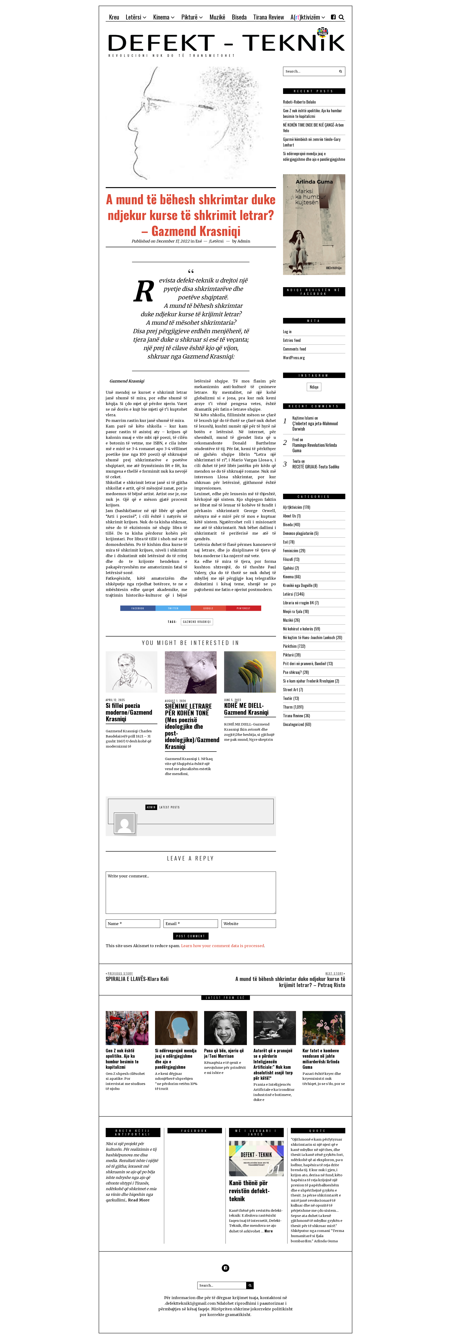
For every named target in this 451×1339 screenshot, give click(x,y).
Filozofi (288, 559)
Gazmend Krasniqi (197, 622)
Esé (198, 241)
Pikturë (288, 655)
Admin (243, 241)
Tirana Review (293, 715)
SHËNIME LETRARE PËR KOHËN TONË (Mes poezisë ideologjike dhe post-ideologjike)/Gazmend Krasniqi (192, 726)
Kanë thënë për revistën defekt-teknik (249, 1190)
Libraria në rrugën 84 (298, 603)
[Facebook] (333, 17)
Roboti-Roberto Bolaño (299, 102)
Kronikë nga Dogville (297, 585)
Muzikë (288, 620)
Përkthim (290, 646)
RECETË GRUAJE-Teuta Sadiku (315, 466)
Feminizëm (290, 550)
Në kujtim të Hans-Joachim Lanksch (309, 637)
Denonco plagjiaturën (298, 533)
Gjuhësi (288, 568)
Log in (287, 331)
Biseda (288, 524)
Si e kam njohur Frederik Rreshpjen (308, 681)
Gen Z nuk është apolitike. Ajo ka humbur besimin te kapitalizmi (312, 113)
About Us (289, 516)
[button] (340, 71)
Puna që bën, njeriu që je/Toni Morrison (224, 1053)
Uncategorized (293, 724)
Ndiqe (314, 387)
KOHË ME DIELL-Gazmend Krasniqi (246, 709)
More (268, 1230)
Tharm (288, 707)
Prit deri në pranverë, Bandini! (304, 663)
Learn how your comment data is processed (222, 945)
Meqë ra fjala (292, 611)
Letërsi (217, 241)
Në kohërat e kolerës (298, 629)
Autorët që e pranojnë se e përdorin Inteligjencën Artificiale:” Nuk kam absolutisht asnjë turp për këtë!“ (273, 1064)
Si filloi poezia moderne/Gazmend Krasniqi (129, 712)
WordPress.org (294, 357)
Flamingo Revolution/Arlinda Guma (314, 447)
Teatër (287, 698)
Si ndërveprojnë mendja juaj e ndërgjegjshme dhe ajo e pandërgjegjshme (314, 156)
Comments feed (294, 349)
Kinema (288, 576)
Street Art (290, 689)
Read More (139, 1200)
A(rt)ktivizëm (292, 507)
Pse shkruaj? (292, 672)
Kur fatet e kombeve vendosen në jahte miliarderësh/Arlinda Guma (321, 1058)
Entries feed (292, 340)
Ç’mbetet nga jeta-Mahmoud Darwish (315, 426)
